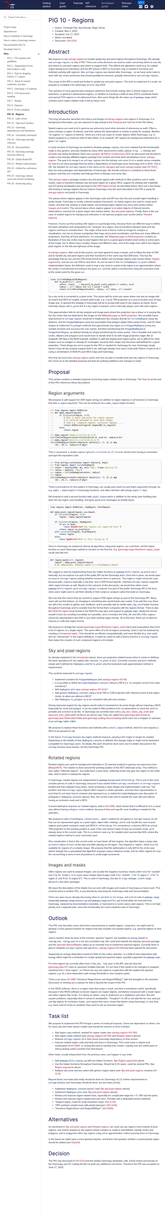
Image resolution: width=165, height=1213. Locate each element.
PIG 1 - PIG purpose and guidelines (18, 60)
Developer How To (12, 49)
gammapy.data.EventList (137, 715)
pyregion (95, 154)
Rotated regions (124, 1035)
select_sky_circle (140, 711)
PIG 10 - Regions (15, 114)
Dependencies (10, 31)
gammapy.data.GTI (58, 967)
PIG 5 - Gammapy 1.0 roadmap (22, 89)
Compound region (68, 633)
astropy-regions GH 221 (93, 689)
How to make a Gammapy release (19, 40)
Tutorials (78, 3)
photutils (53, 154)
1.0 (140, 2)
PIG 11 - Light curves (17, 119)
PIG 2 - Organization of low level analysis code (20, 67)
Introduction (83, 657)
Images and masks (58, 208)
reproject (110, 167)
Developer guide (108, 5)
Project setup (10, 27)
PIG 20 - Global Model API (19, 159)
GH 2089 (110, 806)
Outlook (75, 1142)
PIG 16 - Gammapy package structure (20, 141)
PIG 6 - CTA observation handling (18, 95)
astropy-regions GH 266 (124, 1032)
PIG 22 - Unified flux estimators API (22, 170)
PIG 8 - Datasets (15, 105)
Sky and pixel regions (122, 211)
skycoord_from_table (59, 715)
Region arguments (127, 1060)
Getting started (47, 5)
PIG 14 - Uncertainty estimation (22, 135)
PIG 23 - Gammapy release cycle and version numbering (20, 177)
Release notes (126, 5)
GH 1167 (151, 167)
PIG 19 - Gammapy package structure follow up (20, 153)
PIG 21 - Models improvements (21, 164)
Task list (131, 122)
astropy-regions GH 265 (99, 1035)
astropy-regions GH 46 (114, 679)
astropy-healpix (133, 167)
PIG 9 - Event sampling (18, 110)
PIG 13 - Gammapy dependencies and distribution (21, 129)
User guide (63, 5)
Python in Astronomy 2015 (117, 154)
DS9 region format (106, 186)
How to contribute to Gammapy (18, 36)
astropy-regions (76, 59)
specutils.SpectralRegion (69, 944)
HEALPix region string (63, 611)
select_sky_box (122, 711)
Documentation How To (14, 45)
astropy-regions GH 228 (111, 948)
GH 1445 (111, 1105)
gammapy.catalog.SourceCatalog (104, 718)
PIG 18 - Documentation (18, 147)
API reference (90, 5)
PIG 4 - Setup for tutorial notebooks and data (18, 83)
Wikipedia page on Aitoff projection (126, 236)
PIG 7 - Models (14, 101)
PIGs (6, 54)
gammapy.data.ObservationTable (65, 718)
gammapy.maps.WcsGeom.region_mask (139, 549)
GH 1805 (71, 979)
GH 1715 (110, 1102)
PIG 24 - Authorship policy (19, 184)
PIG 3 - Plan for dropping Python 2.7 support (18, 75)
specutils (145, 941)
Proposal (117, 122)
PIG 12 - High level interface (20, 123)
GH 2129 (71, 40)
